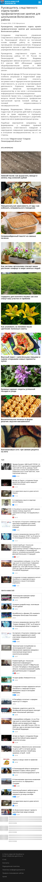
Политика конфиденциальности (13, 870)
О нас (4, 859)
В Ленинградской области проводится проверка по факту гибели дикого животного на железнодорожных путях (26, 770)
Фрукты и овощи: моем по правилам (25, 760)
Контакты (5, 863)
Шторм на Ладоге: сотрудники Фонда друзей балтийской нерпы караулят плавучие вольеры (25, 482)
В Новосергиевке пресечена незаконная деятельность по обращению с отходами (26, 781)
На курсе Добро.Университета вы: (24, 677)
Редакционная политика (11, 866)
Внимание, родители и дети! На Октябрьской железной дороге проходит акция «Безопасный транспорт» (26, 710)
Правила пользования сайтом (13, 873)
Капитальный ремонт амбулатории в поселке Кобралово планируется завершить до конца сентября (25, 792)
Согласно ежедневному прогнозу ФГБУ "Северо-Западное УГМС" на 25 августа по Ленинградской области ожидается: (26, 536)
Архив (4, 876)
